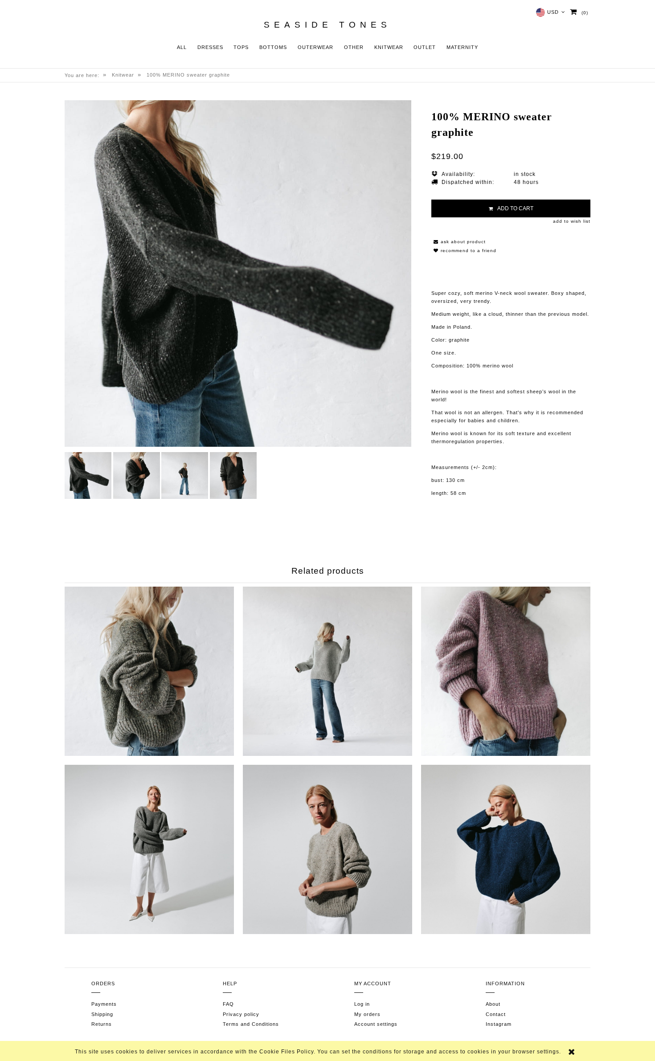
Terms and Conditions (251, 1024)
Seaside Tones (327, 25)
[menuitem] (181, 47)
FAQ (228, 1004)
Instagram (499, 1024)
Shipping (102, 1014)
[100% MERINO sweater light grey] (327, 671)
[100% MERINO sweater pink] (505, 671)
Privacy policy (241, 1014)
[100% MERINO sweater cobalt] (505, 849)
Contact (496, 1014)
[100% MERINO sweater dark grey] (149, 671)
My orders (367, 1014)
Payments (104, 1004)
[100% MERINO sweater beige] (327, 849)
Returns (101, 1024)
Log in (362, 1004)
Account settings (375, 1024)
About (493, 1004)
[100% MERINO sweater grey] (149, 849)
